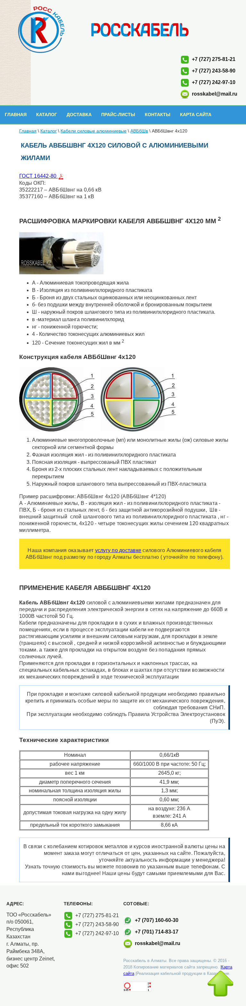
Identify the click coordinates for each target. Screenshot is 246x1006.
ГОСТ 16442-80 (38, 176)
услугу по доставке (118, 550)
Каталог (46, 114)
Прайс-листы (118, 114)
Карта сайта (195, 114)
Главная (16, 114)
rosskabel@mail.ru (214, 94)
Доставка (79, 114)
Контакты (157, 114)
